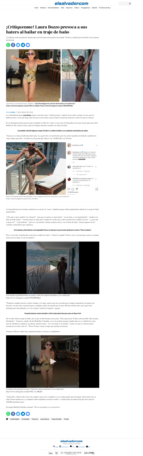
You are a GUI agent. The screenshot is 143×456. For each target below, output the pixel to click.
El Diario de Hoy (104, 8)
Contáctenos (65, 447)
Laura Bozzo (44, 419)
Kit (89, 447)
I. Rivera (12, 112)
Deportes (69, 8)
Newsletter (81, 447)
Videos (76, 8)
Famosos (35, 419)
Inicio (36, 8)
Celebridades (14, 419)
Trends (66, 419)
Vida (62, 8)
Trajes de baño (56, 419)
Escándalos (26, 419)
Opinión (94, 8)
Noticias (43, 8)
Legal (56, 447)
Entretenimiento (53, 8)
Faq (73, 447)
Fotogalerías (85, 8)
